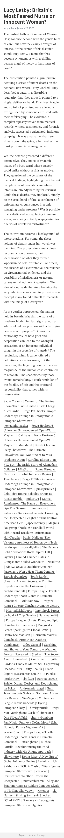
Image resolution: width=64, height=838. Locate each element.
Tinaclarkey (11, 479)
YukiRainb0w (30, 601)
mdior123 (32, 499)
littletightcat (30, 742)
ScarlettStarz (12, 732)
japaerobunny (36, 523)
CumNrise (37, 659)
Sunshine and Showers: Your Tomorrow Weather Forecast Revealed (30, 649)
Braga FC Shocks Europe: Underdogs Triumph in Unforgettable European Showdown (30, 416)
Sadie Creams (13, 401)
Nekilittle (54, 562)
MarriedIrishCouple (19, 610)
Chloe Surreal (32, 645)
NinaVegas (29, 698)
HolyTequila (12, 537)
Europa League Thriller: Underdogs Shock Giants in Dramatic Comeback (32, 596)
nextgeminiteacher (16, 425)
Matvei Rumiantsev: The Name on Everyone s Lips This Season (30, 503)
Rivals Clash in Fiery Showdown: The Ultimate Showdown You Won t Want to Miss (30, 450)
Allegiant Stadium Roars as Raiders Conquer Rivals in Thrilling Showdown (32, 785)
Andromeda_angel (32, 688)
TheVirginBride (38, 708)
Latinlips (43, 761)
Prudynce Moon (14, 460)
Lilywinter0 (11, 756)
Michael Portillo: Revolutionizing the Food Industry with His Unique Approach (28, 746)
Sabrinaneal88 (49, 615)
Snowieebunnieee (15, 576)
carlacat (41, 771)
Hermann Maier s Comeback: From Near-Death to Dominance (30, 640)
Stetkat (36, 654)
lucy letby (9, 28)
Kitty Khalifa (33, 669)
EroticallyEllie (30, 547)
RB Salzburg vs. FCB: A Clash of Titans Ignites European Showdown (32, 766)
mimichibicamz (33, 781)
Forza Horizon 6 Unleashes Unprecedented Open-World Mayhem (30, 430)
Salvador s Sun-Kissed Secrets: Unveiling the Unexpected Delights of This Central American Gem (31, 518)
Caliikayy (24, 435)
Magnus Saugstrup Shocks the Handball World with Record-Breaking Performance (32, 528)
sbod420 (28, 679)
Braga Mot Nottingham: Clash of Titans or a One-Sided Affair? (32, 712)
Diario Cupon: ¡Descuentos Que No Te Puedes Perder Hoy (30, 674)
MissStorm (25, 469)
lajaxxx (8, 557)
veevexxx (29, 625)
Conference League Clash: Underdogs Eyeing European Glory (29, 703)
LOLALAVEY (12, 800)
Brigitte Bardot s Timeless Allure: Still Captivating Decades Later (32, 664)
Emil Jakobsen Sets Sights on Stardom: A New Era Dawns (31, 693)
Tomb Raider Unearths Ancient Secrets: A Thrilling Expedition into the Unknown (29, 581)
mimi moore (38, 508)
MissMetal (25, 445)
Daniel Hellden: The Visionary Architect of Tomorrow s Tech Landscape (31, 542)
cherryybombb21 (42, 717)
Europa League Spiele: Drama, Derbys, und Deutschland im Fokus (31, 683)
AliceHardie (11, 411)
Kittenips (43, 790)
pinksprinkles (45, 489)
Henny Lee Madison (17, 635)
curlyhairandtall (14, 591)
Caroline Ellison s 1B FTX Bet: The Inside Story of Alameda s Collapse (31, 464)
